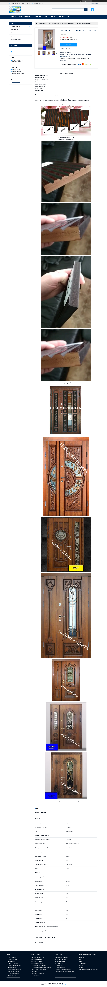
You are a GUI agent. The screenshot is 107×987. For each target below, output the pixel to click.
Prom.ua (61, 983)
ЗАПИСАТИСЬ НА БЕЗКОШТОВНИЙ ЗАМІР (65, 977)
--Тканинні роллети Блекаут (37, 973)
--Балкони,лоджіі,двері (60, 959)
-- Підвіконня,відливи (60, 961)
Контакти (38, 16)
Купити (68, 44)
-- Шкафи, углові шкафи (12, 963)
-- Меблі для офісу (11, 957)
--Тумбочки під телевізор (13, 971)
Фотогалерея (14, 32)
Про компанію (14, 29)
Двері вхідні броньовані (54, 23)
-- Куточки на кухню (11, 975)
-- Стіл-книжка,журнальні (13, 973)
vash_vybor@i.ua (16, 82)
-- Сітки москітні (59, 963)
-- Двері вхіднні (59, 965)
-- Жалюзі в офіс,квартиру (37, 957)
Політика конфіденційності (62, 984)
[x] (37, 809)
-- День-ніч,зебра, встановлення (38, 969)
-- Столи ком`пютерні (12, 959)
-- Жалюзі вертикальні (36, 959)
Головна (13, 16)
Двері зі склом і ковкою (68, 23)
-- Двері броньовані (60, 967)
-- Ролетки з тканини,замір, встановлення (41, 967)
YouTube (81, 959)
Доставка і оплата (49, 16)
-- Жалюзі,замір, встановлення (38, 965)
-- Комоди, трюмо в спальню (14, 969)
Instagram (81, 967)
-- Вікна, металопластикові (61, 957)
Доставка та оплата (16, 36)
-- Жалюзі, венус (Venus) (37, 963)
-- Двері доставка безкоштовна (62, 969)
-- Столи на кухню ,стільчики (13, 977)
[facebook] (35, 809)
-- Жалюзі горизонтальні (37, 961)
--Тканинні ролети (35, 971)
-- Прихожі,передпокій (12, 967)
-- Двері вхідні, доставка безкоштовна (64, 971)
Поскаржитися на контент (50, 984)
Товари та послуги (24, 16)
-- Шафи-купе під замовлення (14, 965)
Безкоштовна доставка (65, 52)
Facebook (81, 957)
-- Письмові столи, (11, 961)
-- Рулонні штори (35, 975)
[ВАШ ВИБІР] (15, 12)
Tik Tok (81, 965)
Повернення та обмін (64, 16)
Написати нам (82, 963)
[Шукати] (85, 9)
